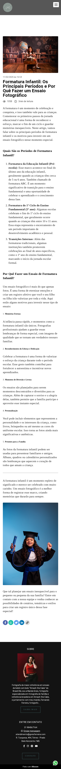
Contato (30, 756)
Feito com (30, 767)
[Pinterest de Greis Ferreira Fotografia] (32, 746)
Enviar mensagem (32, 731)
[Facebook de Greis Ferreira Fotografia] (24, 746)
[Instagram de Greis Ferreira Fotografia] (28, 746)
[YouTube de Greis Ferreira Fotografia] (36, 746)
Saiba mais (30, 709)
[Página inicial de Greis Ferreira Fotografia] (7, 7)
